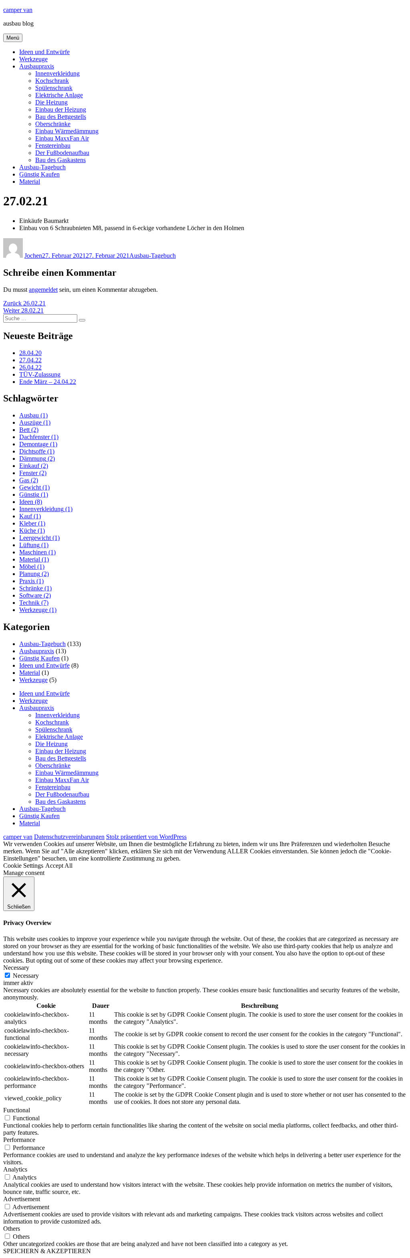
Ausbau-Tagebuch (42, 167)
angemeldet (43, 289)
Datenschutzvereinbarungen (69, 836)
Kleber (32, 523)
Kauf (30, 516)
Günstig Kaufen (39, 174)
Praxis (31, 581)
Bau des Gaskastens (60, 159)
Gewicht (34, 487)
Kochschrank (52, 80)
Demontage (38, 444)
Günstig (33, 494)
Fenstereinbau (52, 145)
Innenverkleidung (57, 73)
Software (35, 595)
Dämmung (37, 458)
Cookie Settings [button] (23, 865)
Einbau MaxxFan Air (62, 138)
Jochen (33, 255)
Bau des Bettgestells (60, 116)
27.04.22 (30, 360)
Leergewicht (39, 537)
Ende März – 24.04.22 (47, 381)
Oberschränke (52, 123)
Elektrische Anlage (59, 95)
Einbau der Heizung (60, 109)
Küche (32, 530)
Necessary (26, 975)
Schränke (35, 588)
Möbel (31, 566)
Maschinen (37, 552)
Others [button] (11, 1228)
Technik (33, 602)
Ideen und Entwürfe (44, 51)
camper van (17, 9)
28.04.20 (30, 352)
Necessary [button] (16, 967)
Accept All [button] (58, 865)
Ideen (30, 501)
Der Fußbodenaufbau (62, 152)
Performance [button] (19, 1139)
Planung (34, 573)
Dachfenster (38, 436)
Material (29, 181)
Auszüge (34, 422)
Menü (12, 38)
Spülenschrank (53, 87)
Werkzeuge (33, 59)
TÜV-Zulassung (39, 374)
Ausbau (33, 415)
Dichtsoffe (36, 451)
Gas (28, 480)
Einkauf (33, 465)
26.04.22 (30, 367)
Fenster (32, 472)
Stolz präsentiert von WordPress (146, 836)
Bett (28, 429)
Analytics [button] (15, 1169)
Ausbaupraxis (36, 66)
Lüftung (33, 545)
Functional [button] (16, 1110)
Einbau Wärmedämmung (66, 131)
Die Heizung (51, 102)
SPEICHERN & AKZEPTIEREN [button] (47, 1251)
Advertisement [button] (21, 1199)
